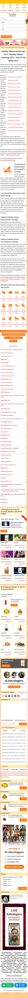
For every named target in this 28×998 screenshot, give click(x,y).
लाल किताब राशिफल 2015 (6, 379)
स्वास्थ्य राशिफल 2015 (5, 409)
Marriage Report (7, 879)
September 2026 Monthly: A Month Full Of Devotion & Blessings (15, 737)
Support (25, 971)
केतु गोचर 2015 (4, 502)
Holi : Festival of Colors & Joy (8, 465)
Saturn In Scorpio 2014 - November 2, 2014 (12, 418)
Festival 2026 (5, 769)
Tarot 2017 (13, 341)
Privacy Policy (4, 971)
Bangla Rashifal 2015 (6, 445)
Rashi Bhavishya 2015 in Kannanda (9, 448)
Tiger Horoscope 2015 (15, 90)
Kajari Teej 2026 (5, 777)
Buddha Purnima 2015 (6, 474)
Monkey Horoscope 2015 (16, 110)
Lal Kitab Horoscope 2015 (16, 127)
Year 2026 (22, 730)
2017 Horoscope (5, 331)
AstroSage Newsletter (7, 720)
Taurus (10, 5)
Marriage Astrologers (18, 980)
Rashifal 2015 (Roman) (7, 353)
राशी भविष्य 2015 (4, 438)
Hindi (14, 730)
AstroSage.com (20, 990)
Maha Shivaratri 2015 (6, 461)
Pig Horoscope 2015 (15, 120)
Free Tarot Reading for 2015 (17, 124)
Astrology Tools (10, 968)
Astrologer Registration (19, 972)
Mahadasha (18, 954)
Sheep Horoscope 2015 (16, 107)
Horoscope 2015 (14, 80)
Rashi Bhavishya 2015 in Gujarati (9, 425)
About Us (16, 969)
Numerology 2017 (17, 337)
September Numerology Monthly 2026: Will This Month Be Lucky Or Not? (15, 762)
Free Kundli (6, 957)
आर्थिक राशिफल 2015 (5, 400)
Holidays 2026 (14, 769)
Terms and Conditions (15, 971)
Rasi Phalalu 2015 (5, 435)
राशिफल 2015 (4, 359)
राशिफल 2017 (5, 334)
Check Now (8, 547)
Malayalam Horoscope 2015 (8, 451)
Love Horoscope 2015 (6, 382)
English (5, 730)
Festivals (5, 766)
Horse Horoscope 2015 (16, 104)
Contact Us (10, 969)
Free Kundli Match (22, 955)
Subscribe (23, 699)
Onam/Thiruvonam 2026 (10, 775)
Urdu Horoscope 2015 (6, 428)
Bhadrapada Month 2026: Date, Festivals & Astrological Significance (15, 733)
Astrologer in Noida (10, 955)
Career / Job (6, 881)
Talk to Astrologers (6, 978)
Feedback (18, 968)
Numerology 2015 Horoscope (17, 130)
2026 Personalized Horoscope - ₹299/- (13, 877)
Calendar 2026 (23, 769)
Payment (23, 969)
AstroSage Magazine (8, 727)
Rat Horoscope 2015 (15, 83)
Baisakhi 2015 (4, 468)
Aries (3, 5)
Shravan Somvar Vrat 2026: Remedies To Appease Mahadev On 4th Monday (15, 743)
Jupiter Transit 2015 (6, 356)
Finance (5, 883)
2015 (6, 47)
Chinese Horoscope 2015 (16, 77)
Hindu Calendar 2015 (6, 481)
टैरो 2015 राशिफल (5, 362)
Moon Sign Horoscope (16, 957)
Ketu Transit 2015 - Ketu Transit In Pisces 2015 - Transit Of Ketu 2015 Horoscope (13, 490)
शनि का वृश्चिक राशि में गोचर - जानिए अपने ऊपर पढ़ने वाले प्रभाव (13, 495)
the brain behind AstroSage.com (16, 896)
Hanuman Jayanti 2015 (7, 471)
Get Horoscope (6, 36)
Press (8, 958)
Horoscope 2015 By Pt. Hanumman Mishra (12, 349)
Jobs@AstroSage (7, 972)
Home (2, 47)
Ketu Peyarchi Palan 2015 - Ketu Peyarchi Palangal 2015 (11, 485)
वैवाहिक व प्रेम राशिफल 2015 (7, 385)
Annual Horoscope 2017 (19, 331)
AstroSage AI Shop (6, 952)
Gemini (17, 5)
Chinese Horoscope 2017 (17, 334)
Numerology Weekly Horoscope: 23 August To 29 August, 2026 (15, 752)
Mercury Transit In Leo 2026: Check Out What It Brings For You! (15, 755)
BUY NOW (3, 531)
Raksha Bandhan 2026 (22, 775)
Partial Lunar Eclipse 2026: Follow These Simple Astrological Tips (15, 740)
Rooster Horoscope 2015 (16, 114)
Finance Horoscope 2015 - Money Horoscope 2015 (12, 396)
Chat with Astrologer (17, 978)
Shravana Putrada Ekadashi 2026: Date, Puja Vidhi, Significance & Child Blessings (15, 749)
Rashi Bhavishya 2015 (6, 441)
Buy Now (6, 665)
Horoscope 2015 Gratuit (7, 372)
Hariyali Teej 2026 (15, 773)
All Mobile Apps (22, 692)
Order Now (22, 888)
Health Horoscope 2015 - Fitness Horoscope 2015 (12, 404)
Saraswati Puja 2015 (6, 455)
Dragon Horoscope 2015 (16, 97)
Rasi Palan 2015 (5, 432)
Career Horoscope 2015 (7, 389)
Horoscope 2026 (17, 964)
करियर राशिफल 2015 (5, 392)
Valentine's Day (5, 458)
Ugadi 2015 (3, 478)
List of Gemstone (17, 952)
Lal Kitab (9, 964)
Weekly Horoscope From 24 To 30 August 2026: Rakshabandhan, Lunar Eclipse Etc (15, 746)
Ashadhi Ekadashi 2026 (21, 772)
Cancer (24, 5)
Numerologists (10, 981)
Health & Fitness (7, 885)
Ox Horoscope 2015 (15, 87)
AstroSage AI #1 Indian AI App (19, 958)
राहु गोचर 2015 (4, 499)
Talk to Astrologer (8, 985)
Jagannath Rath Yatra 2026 (8, 772)
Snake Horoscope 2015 (16, 100)
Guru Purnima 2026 (6, 773)
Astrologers (10, 954)
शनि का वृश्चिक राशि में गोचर (6, 422)
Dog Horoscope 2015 (15, 117)
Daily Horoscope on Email (21, 720)
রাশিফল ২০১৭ (7, 337)
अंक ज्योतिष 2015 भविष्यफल (7, 415)
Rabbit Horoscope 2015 (16, 93)
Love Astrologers (18, 981)
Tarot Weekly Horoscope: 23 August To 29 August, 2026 (15, 758)
